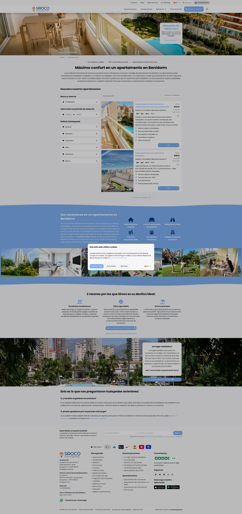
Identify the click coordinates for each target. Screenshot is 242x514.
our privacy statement (118, 258)
